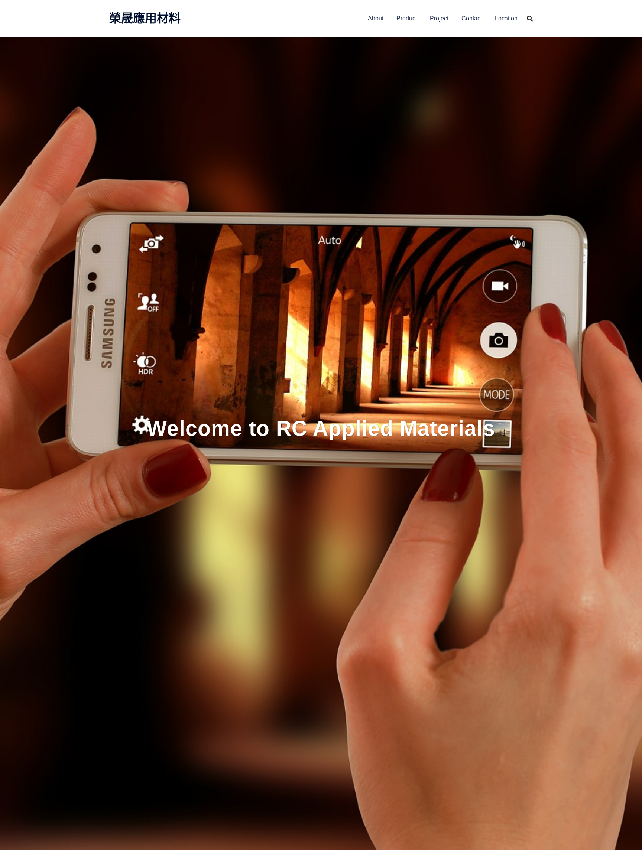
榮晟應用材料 (145, 18)
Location (506, 18)
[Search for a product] (530, 19)
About (375, 18)
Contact (471, 18)
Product (406, 18)
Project (439, 18)
